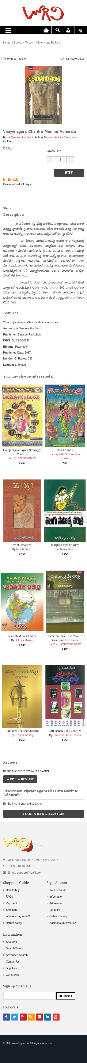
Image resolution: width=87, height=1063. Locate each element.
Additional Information (62, 923)
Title (6, 322)
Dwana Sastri (67, 549)
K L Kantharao (24, 640)
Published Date (13, 352)
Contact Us (13, 961)
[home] (43, 13)
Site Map (11, 941)
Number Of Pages (14, 358)
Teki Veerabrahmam (24, 458)
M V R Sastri (24, 549)
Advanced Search (17, 955)
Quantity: (54, 150)
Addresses (56, 903)
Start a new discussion (43, 814)
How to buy (13, 890)
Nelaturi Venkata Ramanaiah (60, 137)
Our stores (12, 974)
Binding (8, 346)
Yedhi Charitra (22, 545)
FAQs (9, 896)
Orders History (58, 916)
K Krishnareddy (24, 735)
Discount (54, 909)
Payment (11, 903)
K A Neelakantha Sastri (20, 137)
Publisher (9, 334)
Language (9, 364)
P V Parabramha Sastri (67, 644)
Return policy (14, 923)
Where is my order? (18, 916)
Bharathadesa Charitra (22, 636)
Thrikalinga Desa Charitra (65, 730)
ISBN (6, 340)
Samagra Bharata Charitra (22, 730)
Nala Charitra (65, 450)
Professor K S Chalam (67, 735)
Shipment (12, 909)
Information (56, 896)
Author (7, 328)
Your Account (57, 890)
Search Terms (14, 948)
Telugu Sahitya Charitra (64, 545)
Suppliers (11, 968)
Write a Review (16, 59)
